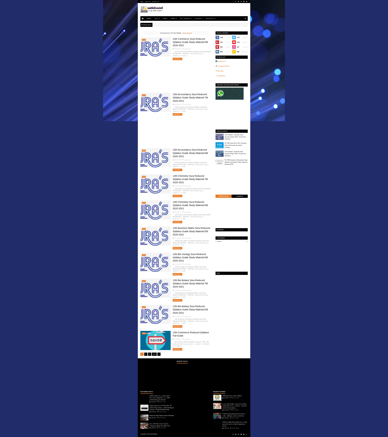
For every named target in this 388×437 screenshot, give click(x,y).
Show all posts (187, 33)
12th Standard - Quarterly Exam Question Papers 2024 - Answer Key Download (235, 137)
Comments (239, 196)
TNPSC (173, 18)
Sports (219, 241)
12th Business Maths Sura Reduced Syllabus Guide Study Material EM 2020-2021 (191, 231)
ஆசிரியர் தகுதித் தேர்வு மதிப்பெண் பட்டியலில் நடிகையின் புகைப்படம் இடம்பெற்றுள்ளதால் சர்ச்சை (234, 424)
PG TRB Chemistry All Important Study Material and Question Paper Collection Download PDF (236, 162)
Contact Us (155, 1)
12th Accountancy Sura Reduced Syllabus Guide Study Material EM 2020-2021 (190, 153)
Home (141, 1)
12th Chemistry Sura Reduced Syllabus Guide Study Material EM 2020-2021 (190, 205)
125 (154, 354)
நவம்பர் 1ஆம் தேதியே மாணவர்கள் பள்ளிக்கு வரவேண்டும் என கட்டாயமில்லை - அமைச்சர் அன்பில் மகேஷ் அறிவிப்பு (234, 406)
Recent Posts (223, 196)
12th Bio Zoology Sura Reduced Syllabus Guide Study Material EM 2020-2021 (190, 257)
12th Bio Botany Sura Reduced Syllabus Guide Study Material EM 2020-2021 (190, 309)
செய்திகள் (198, 18)
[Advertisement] (211, 12)
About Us (147, 1)
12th (143, 39)
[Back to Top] (247, 434)
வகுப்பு (156, 18)
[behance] (247, 1)
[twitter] (238, 1)
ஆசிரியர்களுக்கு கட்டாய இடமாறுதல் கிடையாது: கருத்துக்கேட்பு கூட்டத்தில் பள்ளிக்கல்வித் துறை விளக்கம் (159, 397)
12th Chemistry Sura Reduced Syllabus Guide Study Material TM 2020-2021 (190, 179)
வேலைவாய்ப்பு (210, 18)
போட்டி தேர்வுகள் (185, 18)
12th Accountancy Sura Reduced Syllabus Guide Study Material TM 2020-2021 (190, 97)
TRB (164, 18)
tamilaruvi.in (222, 61)
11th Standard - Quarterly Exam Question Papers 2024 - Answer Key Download (235, 154)
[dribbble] (241, 1)
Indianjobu (221, 76)
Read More (177, 59)
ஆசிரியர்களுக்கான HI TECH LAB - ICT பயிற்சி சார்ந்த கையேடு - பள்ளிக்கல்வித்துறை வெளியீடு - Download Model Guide (161, 407)
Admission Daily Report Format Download (161, 415)
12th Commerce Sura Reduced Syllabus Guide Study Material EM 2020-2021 (190, 42)
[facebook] (236, 1)
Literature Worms (223, 66)
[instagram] (244, 1)
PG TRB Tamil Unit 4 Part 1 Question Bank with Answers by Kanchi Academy (236, 145)
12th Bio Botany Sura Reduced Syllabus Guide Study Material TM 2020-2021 (190, 283)
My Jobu (221, 71)
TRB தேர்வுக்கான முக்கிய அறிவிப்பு (232, 396)
